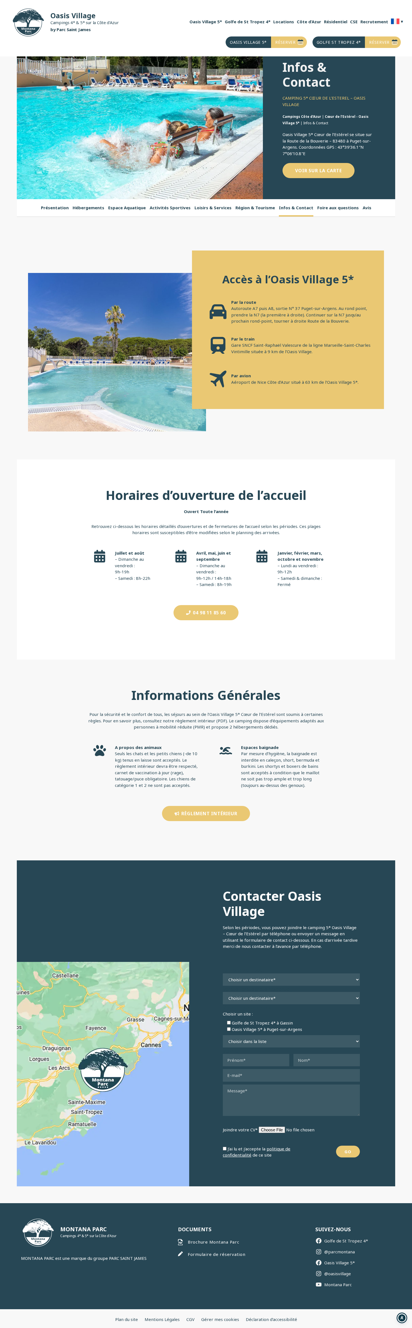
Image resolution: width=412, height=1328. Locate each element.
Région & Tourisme (255, 207)
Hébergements (88, 207)
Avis (367, 207)
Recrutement (374, 21)
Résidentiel (335, 21)
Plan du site (126, 1319)
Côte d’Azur (309, 21)
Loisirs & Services (213, 207)
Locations (283, 21)
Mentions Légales (162, 1319)
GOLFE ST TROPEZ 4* (339, 42)
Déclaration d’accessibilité (271, 1319)
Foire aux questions (338, 207)
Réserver (285, 42)
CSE (354, 21)
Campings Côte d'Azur (302, 116)
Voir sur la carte (318, 170)
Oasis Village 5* (205, 21)
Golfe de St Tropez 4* (247, 21)
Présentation (55, 207)
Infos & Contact (296, 207)
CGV (190, 1319)
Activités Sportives (170, 207)
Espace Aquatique (127, 207)
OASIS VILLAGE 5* (248, 42)
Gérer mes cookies (220, 1319)
